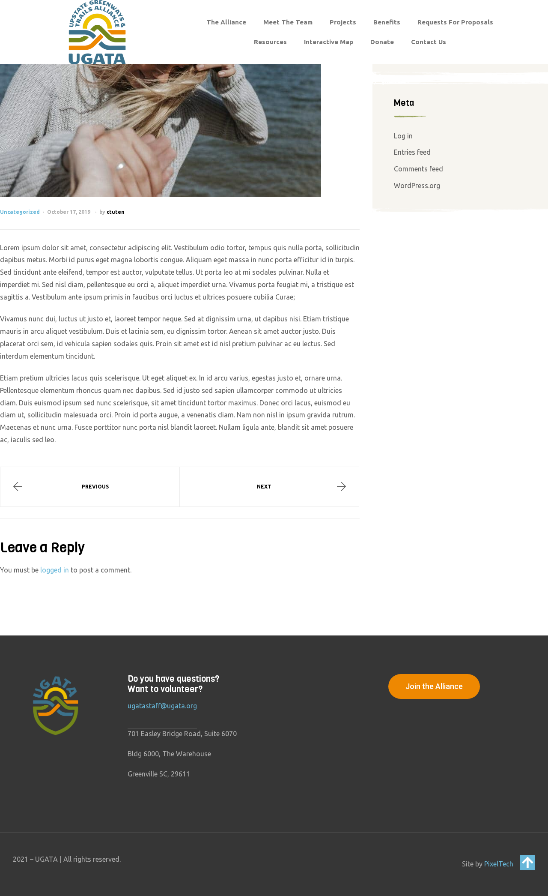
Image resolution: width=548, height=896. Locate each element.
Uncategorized (20, 212)
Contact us (428, 41)
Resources (270, 41)
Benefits (386, 22)
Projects (343, 22)
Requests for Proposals (455, 22)
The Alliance (226, 22)
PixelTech (498, 864)
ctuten (116, 212)
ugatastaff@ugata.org (162, 706)
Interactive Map (328, 41)
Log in (403, 136)
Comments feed (418, 169)
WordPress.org (417, 185)
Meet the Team (288, 22)
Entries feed (412, 152)
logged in (54, 570)
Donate (382, 41)
